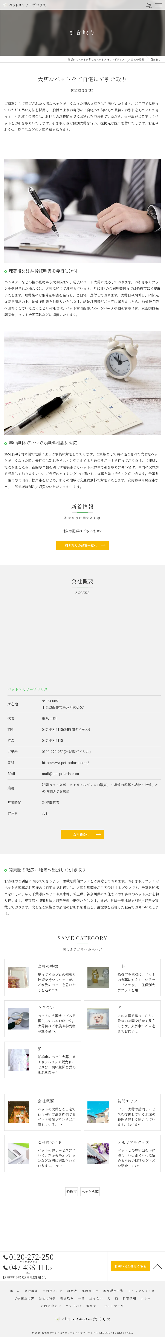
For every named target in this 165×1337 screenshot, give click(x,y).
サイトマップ (114, 1306)
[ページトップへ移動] (157, 1266)
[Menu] (158, 4)
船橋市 (71, 1191)
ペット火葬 (90, 1191)
